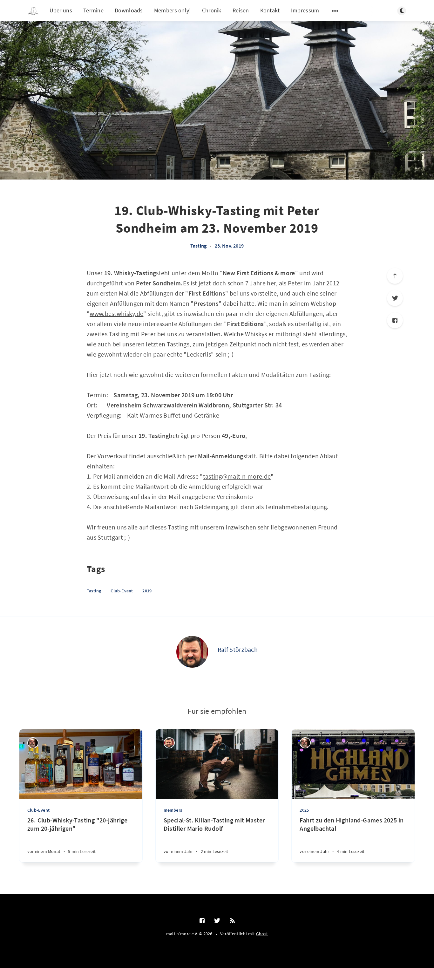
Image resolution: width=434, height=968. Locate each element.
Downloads (129, 10)
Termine (93, 10)
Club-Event (122, 591)
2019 (147, 591)
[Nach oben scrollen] (395, 276)
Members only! (172, 10)
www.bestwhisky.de (116, 313)
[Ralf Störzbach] (192, 652)
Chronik (211, 10)
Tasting (198, 246)
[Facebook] (395, 320)
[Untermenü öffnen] (335, 11)
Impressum (305, 10)
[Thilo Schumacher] (32, 742)
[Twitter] (395, 298)
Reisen (241, 10)
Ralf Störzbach (238, 649)
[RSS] (232, 921)
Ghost (262, 934)
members (173, 810)
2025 (304, 810)
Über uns (61, 10)
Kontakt (270, 10)
